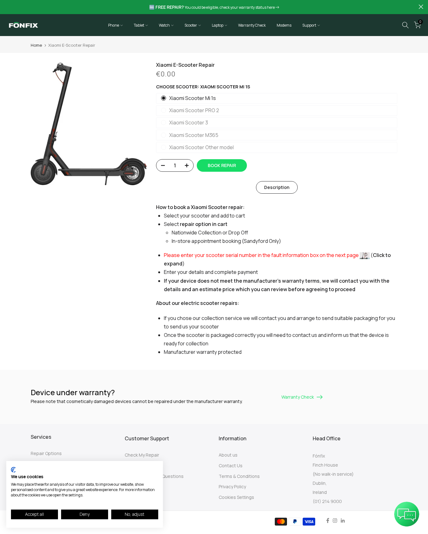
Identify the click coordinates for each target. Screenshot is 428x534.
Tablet (139, 25)
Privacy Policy (232, 487)
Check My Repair (142, 455)
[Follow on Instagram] (335, 520)
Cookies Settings (236, 497)
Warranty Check (252, 25)
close (7, 6)
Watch (164, 25)
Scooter (191, 25)
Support (309, 25)
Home (36, 45)
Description (277, 187)
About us (228, 455)
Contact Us (231, 466)
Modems (284, 25)
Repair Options (46, 453)
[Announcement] (214, 7)
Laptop (217, 25)
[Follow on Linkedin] (343, 520)
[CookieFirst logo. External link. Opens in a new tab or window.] (13, 470)
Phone (113, 25)
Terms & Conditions (239, 476)
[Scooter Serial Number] (365, 255)
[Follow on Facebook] (327, 520)
